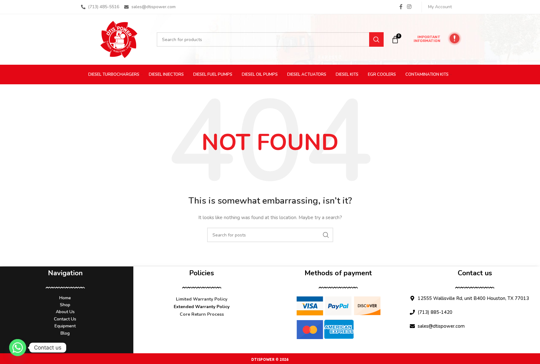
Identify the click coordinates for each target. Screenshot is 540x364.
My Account (440, 7)
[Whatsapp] (17, 347)
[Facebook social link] (401, 7)
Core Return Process (202, 314)
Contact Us (65, 319)
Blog (65, 333)
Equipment (65, 326)
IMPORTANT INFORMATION (427, 39)
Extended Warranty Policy (201, 307)
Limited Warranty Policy (201, 299)
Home (65, 298)
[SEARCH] (376, 39)
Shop (65, 305)
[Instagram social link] (409, 7)
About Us (65, 312)
